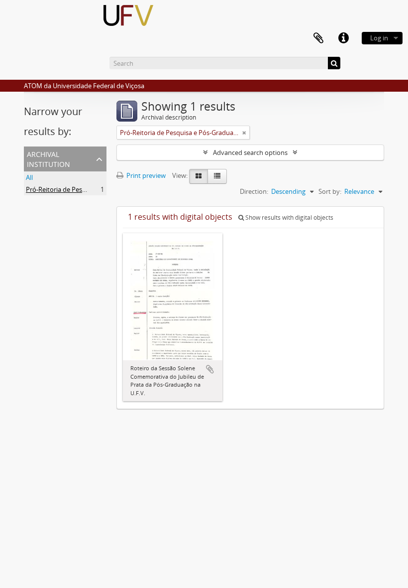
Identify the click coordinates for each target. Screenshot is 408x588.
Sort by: (329, 191)
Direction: (254, 191)
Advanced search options (250, 152)
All (29, 177)
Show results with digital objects (288, 217)
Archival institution (48, 158)
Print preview (145, 175)
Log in (379, 37)
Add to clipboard (210, 369)
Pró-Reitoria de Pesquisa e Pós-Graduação (88, 189)
